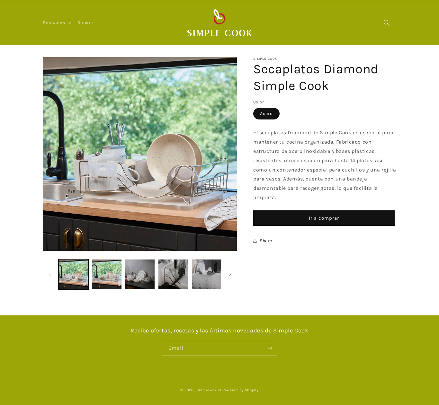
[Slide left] (50, 274)
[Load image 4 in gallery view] (173, 274)
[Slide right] (230, 274)
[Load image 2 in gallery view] (106, 274)
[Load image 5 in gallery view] (206, 274)
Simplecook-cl (208, 390)
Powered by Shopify (241, 390)
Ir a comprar (324, 218)
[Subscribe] (270, 348)
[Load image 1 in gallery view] (73, 274)
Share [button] (266, 241)
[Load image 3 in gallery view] (140, 274)
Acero (266, 114)
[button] (56, 23)
